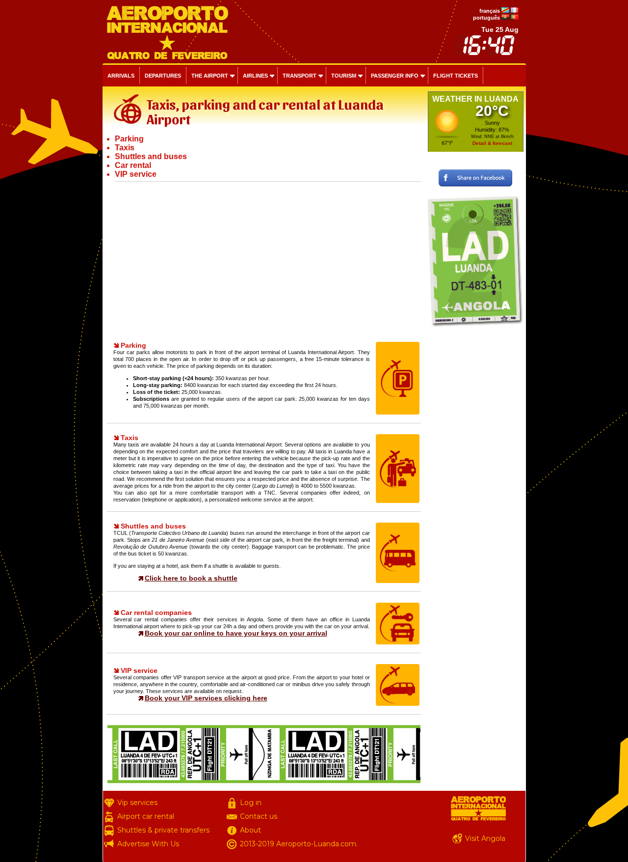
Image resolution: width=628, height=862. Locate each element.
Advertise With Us (148, 843)
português (486, 18)
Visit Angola (485, 838)
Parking (129, 139)
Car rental (133, 165)
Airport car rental (145, 816)
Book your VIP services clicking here (206, 698)
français (489, 11)
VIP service (136, 174)
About (250, 830)
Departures (163, 76)
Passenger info (395, 76)
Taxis (124, 147)
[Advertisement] (263, 260)
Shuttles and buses (151, 156)
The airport (209, 76)
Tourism (343, 76)
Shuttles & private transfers (163, 830)
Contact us (258, 816)
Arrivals (120, 76)
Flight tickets (455, 76)
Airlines (255, 76)
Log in (251, 802)
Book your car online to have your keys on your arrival (236, 633)
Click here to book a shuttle (191, 578)
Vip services (137, 802)
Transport (299, 76)
